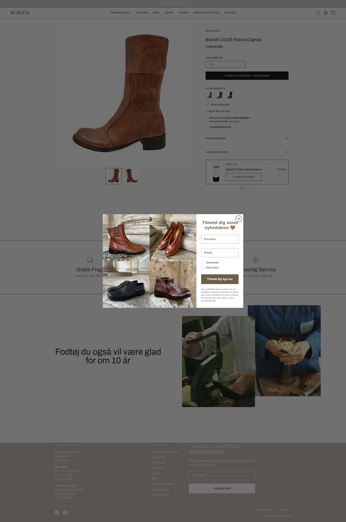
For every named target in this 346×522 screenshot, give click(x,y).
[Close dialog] (239, 219)
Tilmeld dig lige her (220, 279)
